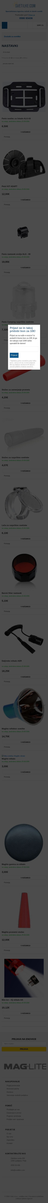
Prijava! (14, 355)
